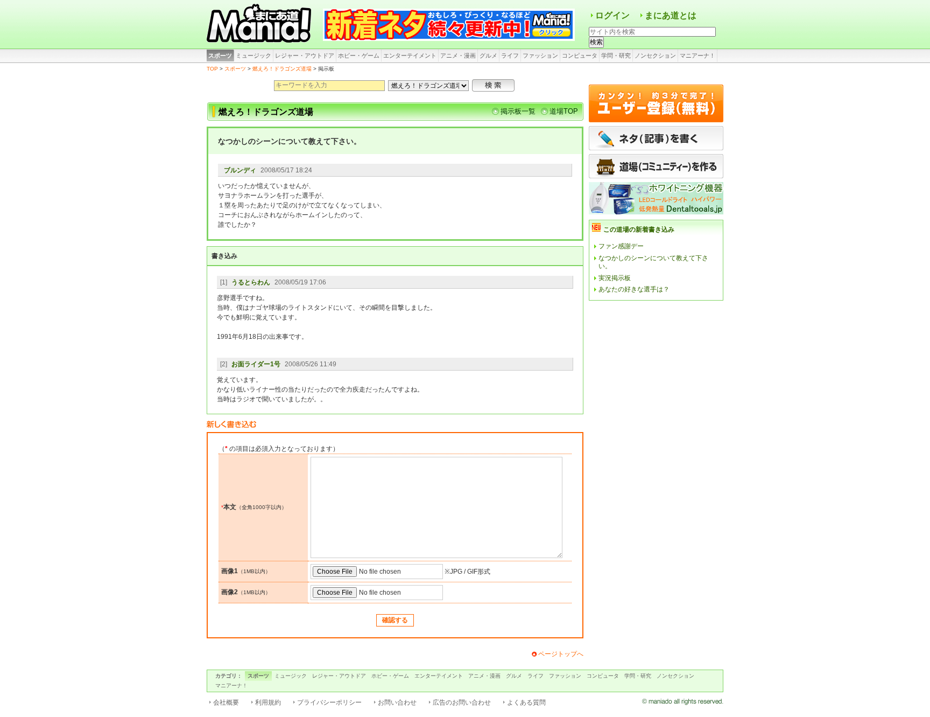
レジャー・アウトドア (304, 55)
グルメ (488, 55)
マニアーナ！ (697, 55)
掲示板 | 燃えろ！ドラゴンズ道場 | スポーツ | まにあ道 (260, 24)
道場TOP (563, 111)
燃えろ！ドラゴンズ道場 (282, 69)
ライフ (510, 55)
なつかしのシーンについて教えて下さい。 (653, 262)
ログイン (612, 15)
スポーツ (220, 55)
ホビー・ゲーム (358, 55)
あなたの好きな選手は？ (634, 289)
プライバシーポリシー (329, 702)
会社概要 (226, 702)
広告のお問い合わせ (462, 702)
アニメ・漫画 (458, 55)
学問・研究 (616, 55)
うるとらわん (250, 282)
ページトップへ (560, 654)
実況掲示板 (614, 278)
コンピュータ (579, 55)
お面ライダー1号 (255, 364)
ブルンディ (240, 170)
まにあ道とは (670, 15)
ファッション (540, 55)
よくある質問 (526, 702)
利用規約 (268, 702)
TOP (212, 69)
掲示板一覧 (518, 111)
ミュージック (253, 55)
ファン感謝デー (621, 246)
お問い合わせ (397, 702)
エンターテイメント (409, 55)
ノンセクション (655, 55)
